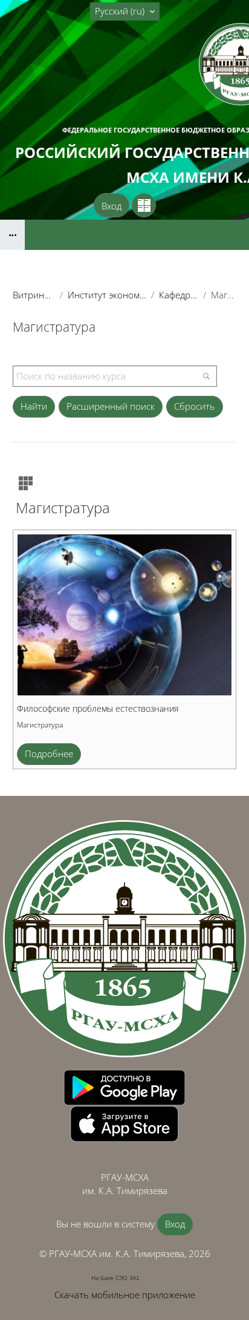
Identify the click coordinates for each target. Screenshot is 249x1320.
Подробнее (49, 753)
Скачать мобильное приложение (124, 1295)
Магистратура (40, 725)
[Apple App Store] (124, 1123)
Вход (111, 206)
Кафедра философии (178, 295)
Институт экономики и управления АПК (107, 295)
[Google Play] (124, 1086)
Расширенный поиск (110, 406)
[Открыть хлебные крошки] (12, 235)
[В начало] (124, 938)
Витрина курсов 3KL (34, 295)
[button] (125, 11)
